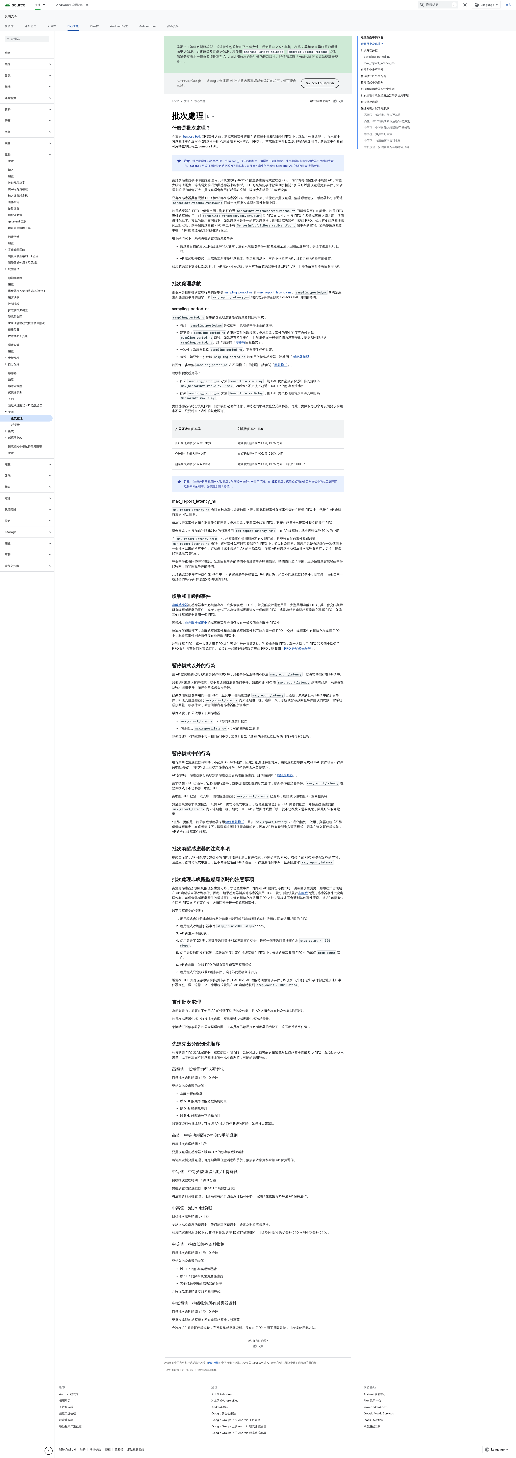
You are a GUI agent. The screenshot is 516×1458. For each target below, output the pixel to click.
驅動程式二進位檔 (70, 1426)
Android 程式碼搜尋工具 (72, 5)
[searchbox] (27, 39)
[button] (24, 64)
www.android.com (376, 1407)
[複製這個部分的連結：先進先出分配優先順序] (224, 1044)
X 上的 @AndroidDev (224, 1400)
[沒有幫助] (341, 101)
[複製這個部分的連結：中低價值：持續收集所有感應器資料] (240, 1303)
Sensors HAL (191, 137)
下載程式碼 (66, 1407)
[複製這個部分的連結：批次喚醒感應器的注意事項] (234, 849)
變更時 (240, 342)
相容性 (94, 26)
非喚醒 (303, 893)
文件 (38, 5)
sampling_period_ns (238, 292)
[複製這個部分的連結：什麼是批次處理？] (215, 128)
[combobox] (438, 4)
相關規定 (64, 1400)
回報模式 (280, 365)
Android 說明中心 (375, 1394)
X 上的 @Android (222, 1394)
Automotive (147, 26)
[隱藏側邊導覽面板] (49, 1451)
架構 (226, 486)
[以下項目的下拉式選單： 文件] (46, 5)
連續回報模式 (234, 822)
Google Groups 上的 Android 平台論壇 (235, 1420)
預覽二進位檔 (67, 1413)
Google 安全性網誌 (223, 1413)
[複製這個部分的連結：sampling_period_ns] (213, 309)
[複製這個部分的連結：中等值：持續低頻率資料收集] (228, 1244)
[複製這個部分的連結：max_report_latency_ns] (220, 501)
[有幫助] (335, 101)
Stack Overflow (373, 1420)
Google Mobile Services (379, 1413)
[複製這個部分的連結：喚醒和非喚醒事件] (215, 596)
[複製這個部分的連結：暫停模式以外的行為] (219, 666)
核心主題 (73, 26)
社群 (83, 1449)
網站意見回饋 (135, 1449)
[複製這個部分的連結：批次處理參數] (205, 284)
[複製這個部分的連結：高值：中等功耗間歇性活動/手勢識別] (242, 1135)
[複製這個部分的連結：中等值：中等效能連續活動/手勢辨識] (242, 1172)
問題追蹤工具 (372, 1426)
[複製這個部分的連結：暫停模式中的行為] (215, 753)
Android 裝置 (119, 26)
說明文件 (11, 16)
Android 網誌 (219, 1407)
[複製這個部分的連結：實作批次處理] (205, 1002)
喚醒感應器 (180, 605)
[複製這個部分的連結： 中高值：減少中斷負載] (216, 1208)
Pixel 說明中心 (372, 1400)
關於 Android (67, 1449)
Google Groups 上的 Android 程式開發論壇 (238, 1426)
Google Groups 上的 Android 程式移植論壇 (238, 1433)
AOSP (175, 101)
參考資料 (173, 26)
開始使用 (30, 26)
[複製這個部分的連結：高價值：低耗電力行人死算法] (228, 1069)
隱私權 (119, 1449)
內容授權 (213, 1362)
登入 (508, 5)
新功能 (9, 26)
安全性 (52, 26)
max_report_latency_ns (274, 292)
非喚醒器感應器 (196, 623)
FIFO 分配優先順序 (297, 649)
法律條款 (95, 1449)
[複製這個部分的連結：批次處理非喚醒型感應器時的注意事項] (258, 879)
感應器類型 (300, 357)
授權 (108, 1449)
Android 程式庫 (69, 1394)
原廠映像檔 (66, 1420)
